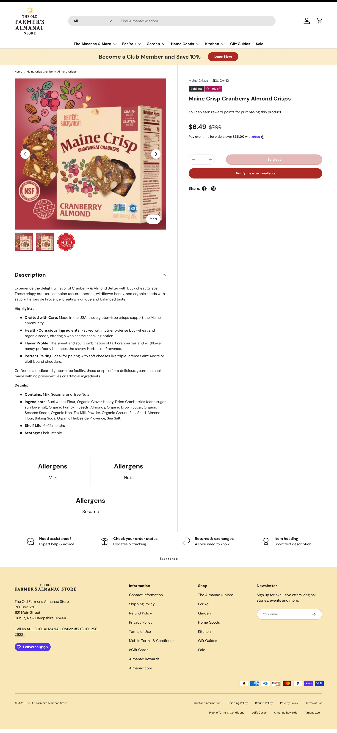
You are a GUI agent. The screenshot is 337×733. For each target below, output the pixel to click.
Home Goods (182, 43)
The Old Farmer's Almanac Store (46, 703)
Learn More (223, 56)
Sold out (274, 159)
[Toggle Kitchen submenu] (223, 44)
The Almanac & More (92, 43)
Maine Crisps (198, 80)
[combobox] (172, 21)
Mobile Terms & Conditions (151, 640)
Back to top (169, 559)
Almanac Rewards (144, 659)
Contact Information (146, 594)
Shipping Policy (142, 604)
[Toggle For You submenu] (139, 44)
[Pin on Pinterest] (213, 188)
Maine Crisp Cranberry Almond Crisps (52, 71)
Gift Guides (240, 43)
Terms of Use (140, 631)
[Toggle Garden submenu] (163, 44)
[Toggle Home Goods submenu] (198, 44)
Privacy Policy (140, 622)
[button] (320, 21)
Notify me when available (255, 173)
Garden (153, 43)
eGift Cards (138, 649)
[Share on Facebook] (204, 188)
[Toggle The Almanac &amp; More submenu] (115, 44)
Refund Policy (140, 613)
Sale (259, 43)
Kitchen (212, 43)
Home (18, 71)
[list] (90, 154)
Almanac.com (140, 668)
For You (129, 43)
